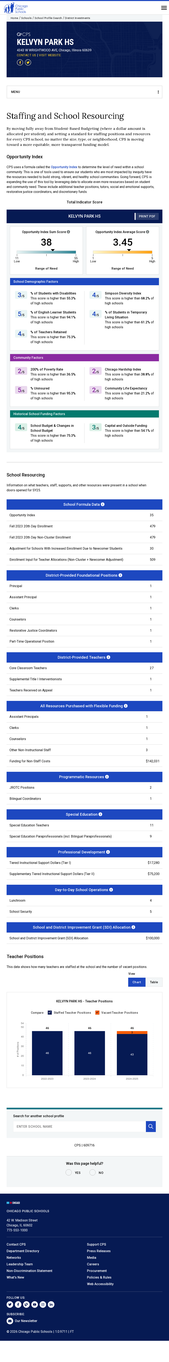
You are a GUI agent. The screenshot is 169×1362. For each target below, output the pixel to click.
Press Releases (99, 1251)
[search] (79, 1126)
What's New (15, 1277)
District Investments (77, 18)
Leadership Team (20, 1264)
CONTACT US (26, 55)
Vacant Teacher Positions (119, 1012)
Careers (93, 1264)
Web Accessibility (100, 1284)
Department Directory (23, 1251)
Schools (26, 18)
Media (91, 1258)
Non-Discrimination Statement (29, 1271)
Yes (78, 1173)
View (131, 973)
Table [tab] (154, 982)
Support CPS (96, 1244)
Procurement (97, 1271)
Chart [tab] (137, 982)
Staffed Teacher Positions (72, 1012)
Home (14, 18)
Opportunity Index (64, 167)
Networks (14, 1258)
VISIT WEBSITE (50, 55)
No (101, 1173)
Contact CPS (16, 1244)
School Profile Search (48, 18)
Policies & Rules (99, 1277)
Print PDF (147, 216)
